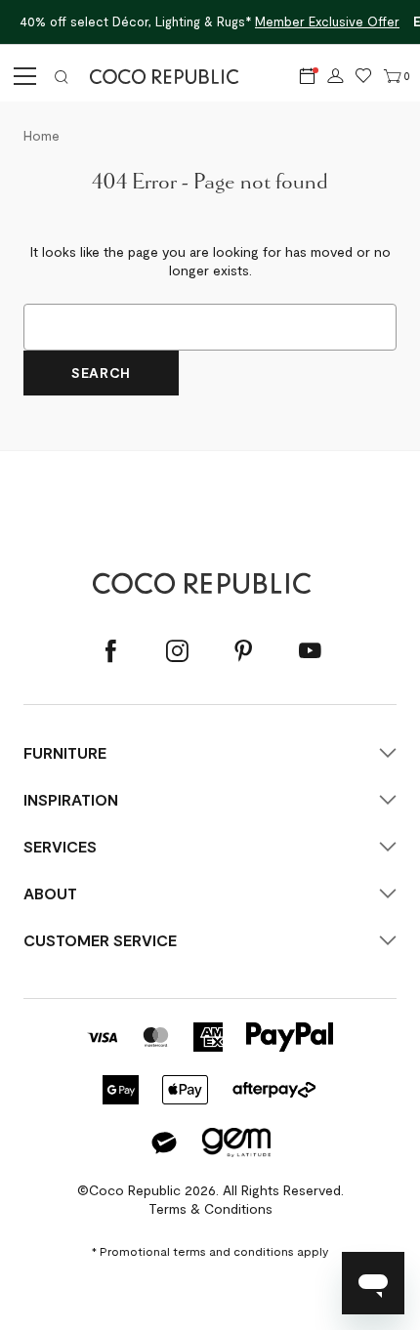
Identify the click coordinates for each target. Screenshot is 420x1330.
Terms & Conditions (210, 1208)
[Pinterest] (243, 651)
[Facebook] (110, 651)
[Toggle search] (61, 76)
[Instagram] (176, 651)
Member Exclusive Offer (327, 21)
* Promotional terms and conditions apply (210, 1251)
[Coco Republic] (172, 76)
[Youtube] (309, 651)
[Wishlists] (364, 76)
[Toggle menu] (21, 76)
